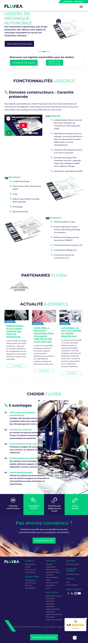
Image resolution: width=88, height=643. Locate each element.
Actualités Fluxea (72, 574)
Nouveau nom (30, 569)
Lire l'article (16, 366)
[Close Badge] (86, 618)
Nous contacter (72, 585)
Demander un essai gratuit (44, 637)
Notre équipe (30, 572)
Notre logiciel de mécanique (19, 44)
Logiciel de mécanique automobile (50, 603)
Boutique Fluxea (72, 564)
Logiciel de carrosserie (54, 619)
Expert (48, 588)
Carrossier (49, 575)
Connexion (68, 1)
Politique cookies (62, 627)
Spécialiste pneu (52, 569)
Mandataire (50, 585)
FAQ (68, 582)
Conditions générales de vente (31, 627)
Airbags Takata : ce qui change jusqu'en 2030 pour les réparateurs (15, 331)
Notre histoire (30, 564)
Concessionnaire (52, 583)
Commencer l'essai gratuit (23, 63)
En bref (27, 567)
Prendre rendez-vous (44, 541)
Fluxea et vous (30, 580)
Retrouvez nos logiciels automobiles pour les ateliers (42, 57)
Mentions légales (49, 627)
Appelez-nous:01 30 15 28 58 (54, 62)
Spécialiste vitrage (52, 572)
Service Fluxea (30, 583)
